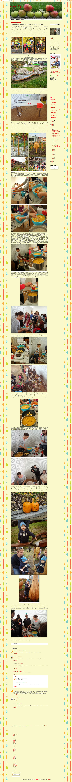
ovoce (14, 757)
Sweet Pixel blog (53, 115)
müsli (13, 755)
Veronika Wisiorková (17, 650)
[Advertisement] (55, 88)
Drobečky (12, 19)
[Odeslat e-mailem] (13, 643)
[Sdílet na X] (15, 643)
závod (14, 767)
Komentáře (53, 168)
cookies (14, 740)
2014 (52, 124)
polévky (14, 758)
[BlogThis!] (14, 643)
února (53, 157)
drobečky (15, 6)
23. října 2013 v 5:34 (19, 703)
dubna (53, 154)
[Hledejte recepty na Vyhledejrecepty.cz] (55, 75)
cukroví (14, 743)
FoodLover (53, 107)
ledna (53, 158)
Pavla (17, 678)
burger (14, 739)
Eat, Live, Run (53, 105)
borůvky (14, 736)
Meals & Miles (53, 112)
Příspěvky (14, 774)
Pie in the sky (16, 671)
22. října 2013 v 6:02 (24, 682)
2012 (52, 160)
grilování (14, 747)
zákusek (14, 766)
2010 (52, 162)
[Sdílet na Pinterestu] (17, 643)
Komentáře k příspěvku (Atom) (22, 726)
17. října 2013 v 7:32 (21, 671)
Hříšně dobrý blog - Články (55, 109)
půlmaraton (14, 759)
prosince (53, 126)
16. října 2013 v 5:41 (23, 650)
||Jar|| (14, 656)
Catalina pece (53, 97)
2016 (52, 121)
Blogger (49, 779)
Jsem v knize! (54, 137)
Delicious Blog (53, 104)
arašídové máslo (15, 734)
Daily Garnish (53, 102)
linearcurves (37, 779)
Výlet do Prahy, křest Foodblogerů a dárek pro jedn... (56, 131)
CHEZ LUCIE (53, 99)
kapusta (14, 750)
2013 (52, 125)
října (52, 129)
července (53, 150)
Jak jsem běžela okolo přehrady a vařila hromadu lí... (55, 140)
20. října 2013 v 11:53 (23, 678)
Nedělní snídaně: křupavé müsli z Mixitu (56, 136)
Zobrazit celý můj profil (53, 50)
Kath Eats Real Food (54, 110)
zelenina (14, 770)
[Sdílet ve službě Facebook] (16, 643)
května (53, 153)
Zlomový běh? (54, 144)
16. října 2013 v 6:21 (19, 656)
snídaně (14, 762)
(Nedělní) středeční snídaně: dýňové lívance (56, 146)
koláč (13, 751)
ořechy (14, 756)
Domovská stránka (29, 725)
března (53, 155)
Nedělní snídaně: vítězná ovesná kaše (55, 142)
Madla (14, 703)
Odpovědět (15, 653)
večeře (14, 764)
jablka (14, 749)
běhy (13, 735)
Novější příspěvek (14, 725)
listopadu (53, 128)
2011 (52, 161)
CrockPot (14, 741)
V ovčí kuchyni (53, 117)
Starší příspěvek (45, 725)
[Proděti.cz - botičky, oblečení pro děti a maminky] (55, 72)
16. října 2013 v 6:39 (20, 663)
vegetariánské (15, 765)
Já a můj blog (17, 19)
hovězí (14, 748)
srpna (53, 149)
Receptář (22, 19)
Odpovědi (16, 676)
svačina (14, 763)
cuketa (14, 742)
